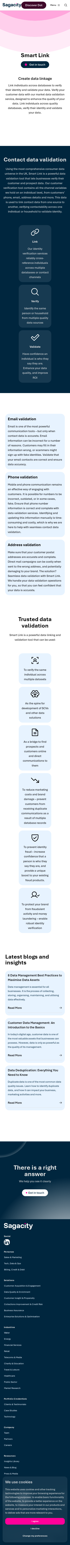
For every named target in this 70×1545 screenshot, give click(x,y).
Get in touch (37, 64)
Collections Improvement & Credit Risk (23, 1304)
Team (6, 1432)
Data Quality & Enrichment (17, 1292)
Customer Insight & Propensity (19, 1298)
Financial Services (12, 1345)
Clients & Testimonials (15, 1404)
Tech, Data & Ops (12, 1263)
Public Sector (10, 1382)
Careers (8, 1445)
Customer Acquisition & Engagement (22, 1285)
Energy (7, 1339)
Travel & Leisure (11, 1369)
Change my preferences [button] (35, 1535)
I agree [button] (35, 1521)
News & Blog (10, 1467)
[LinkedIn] (7, 1242)
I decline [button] (35, 1528)
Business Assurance (14, 1310)
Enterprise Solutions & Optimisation (22, 1316)
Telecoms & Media (13, 1357)
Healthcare (9, 1375)
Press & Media (11, 1473)
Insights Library (11, 1461)
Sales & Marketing (13, 1257)
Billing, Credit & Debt (14, 1269)
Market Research (12, 1388)
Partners (8, 1439)
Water (7, 1332)
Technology (9, 1416)
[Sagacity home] (12, 5)
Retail (7, 1351)
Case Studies (10, 1410)
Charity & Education (14, 1363)
